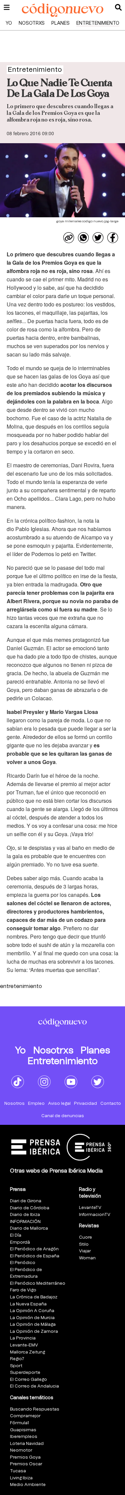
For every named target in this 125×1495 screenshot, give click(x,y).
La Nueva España (28, 1304)
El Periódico (22, 1263)
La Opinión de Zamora (34, 1331)
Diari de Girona (25, 1201)
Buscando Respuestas (34, 1409)
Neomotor (21, 1450)
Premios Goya (25, 1457)
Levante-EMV (24, 1345)
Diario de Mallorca (29, 1228)
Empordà (20, 1242)
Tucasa (18, 1471)
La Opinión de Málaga (33, 1324)
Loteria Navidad (27, 1444)
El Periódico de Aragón (34, 1249)
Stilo (84, 1244)
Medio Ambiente (28, 1485)
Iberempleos (23, 1437)
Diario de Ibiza (25, 1215)
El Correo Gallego (28, 1380)
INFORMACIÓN (25, 1222)
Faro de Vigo (23, 1290)
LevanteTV (90, 1208)
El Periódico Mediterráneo (37, 1283)
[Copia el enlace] (68, 237)
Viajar (85, 1251)
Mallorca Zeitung (27, 1352)
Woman (87, 1258)
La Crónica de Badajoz (33, 1297)
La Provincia (23, 1338)
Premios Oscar (26, 1464)
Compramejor (25, 1416)
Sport (16, 1366)
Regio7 (17, 1359)
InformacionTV (94, 1215)
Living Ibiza (21, 1478)
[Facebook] (112, 237)
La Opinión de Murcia (32, 1318)
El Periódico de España (34, 1256)
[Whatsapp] (83, 237)
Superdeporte (25, 1373)
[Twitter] (98, 237)
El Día (15, 1235)
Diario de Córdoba (29, 1208)
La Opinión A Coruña (32, 1311)
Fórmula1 (19, 1423)
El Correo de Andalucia (34, 1386)
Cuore (85, 1237)
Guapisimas (23, 1430)
